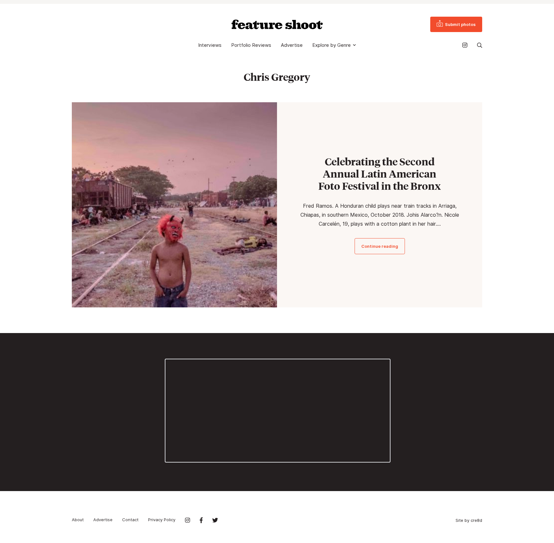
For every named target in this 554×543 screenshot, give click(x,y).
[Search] (479, 45)
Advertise (292, 45)
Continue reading (379, 246)
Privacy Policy (161, 519)
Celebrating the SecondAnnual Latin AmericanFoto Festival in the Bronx (379, 173)
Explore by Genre (331, 45)
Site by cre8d (469, 520)
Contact (130, 519)
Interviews (210, 45)
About (78, 519)
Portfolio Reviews (251, 45)
